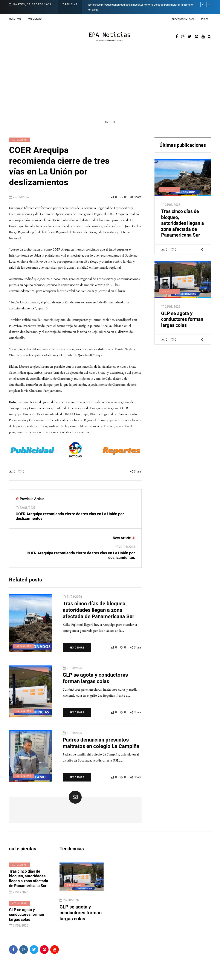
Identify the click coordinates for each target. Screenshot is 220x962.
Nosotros (15, 18)
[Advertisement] (110, 83)
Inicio (204, 18)
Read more (76, 647)
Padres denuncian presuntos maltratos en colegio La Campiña (84, 915)
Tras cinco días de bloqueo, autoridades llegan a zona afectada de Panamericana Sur (182, 223)
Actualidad (19, 139)
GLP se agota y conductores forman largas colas (182, 319)
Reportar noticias (183, 18)
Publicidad (34, 18)
